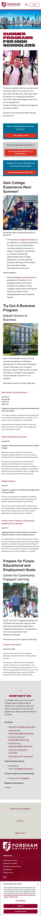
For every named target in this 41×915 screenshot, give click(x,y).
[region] (20, 898)
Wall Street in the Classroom (14, 392)
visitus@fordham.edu (23, 769)
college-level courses (23, 277)
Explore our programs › (20, 808)
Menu (35, 5)
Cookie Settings (21, 900)
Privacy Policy (8, 872)
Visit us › (20, 821)
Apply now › (20, 833)
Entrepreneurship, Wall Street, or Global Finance (20, 152)
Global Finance (8, 481)
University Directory (10, 860)
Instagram (25, 778)
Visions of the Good (12, 644)
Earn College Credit (20, 135)
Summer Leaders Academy (23, 239)
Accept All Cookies (20, 911)
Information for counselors (20, 756)
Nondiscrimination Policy (12, 866)
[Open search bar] (27, 5)
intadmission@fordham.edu (21, 733)
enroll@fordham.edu (26, 727)
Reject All (20, 906)
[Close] (38, 884)
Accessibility (7, 869)
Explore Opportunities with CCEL (20, 172)
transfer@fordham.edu (18, 740)
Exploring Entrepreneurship (14, 437)
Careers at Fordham (10, 863)
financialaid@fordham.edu (20, 746)
